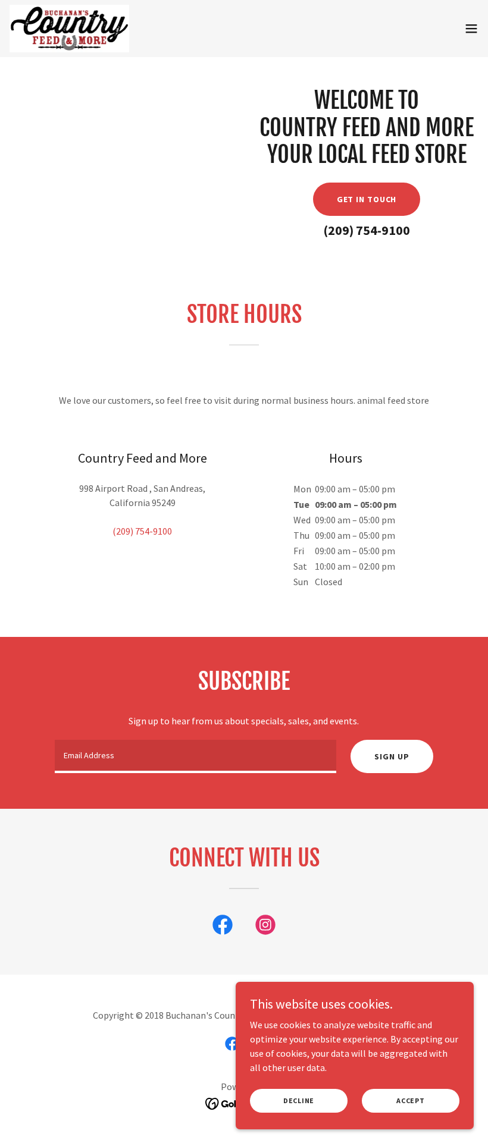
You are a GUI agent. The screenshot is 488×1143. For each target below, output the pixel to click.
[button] (471, 28)
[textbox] (195, 756)
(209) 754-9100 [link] (366, 230)
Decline (298, 1100)
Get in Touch (367, 199)
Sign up (391, 756)
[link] (69, 28)
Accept (410, 1100)
